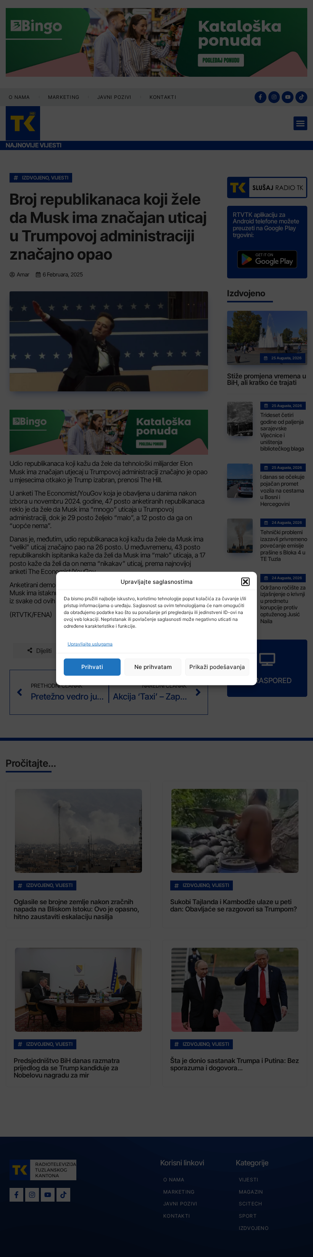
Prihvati (92, 667)
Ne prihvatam (153, 667)
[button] (245, 582)
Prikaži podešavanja (217, 667)
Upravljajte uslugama (90, 643)
